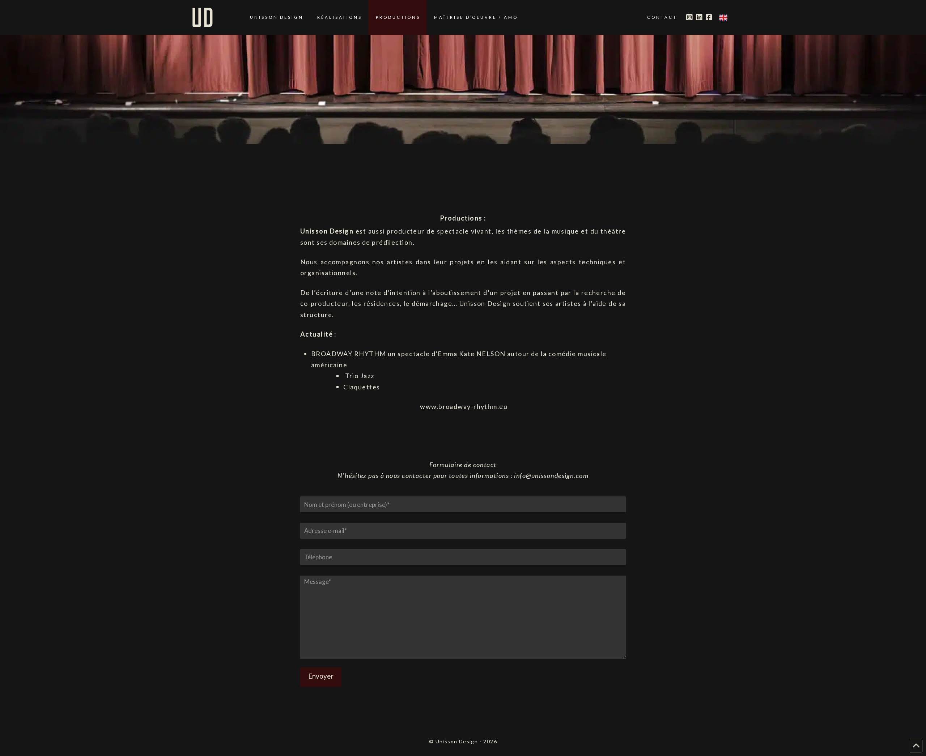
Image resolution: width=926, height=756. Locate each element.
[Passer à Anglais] (723, 17)
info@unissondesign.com (551, 475)
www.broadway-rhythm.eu (463, 406)
